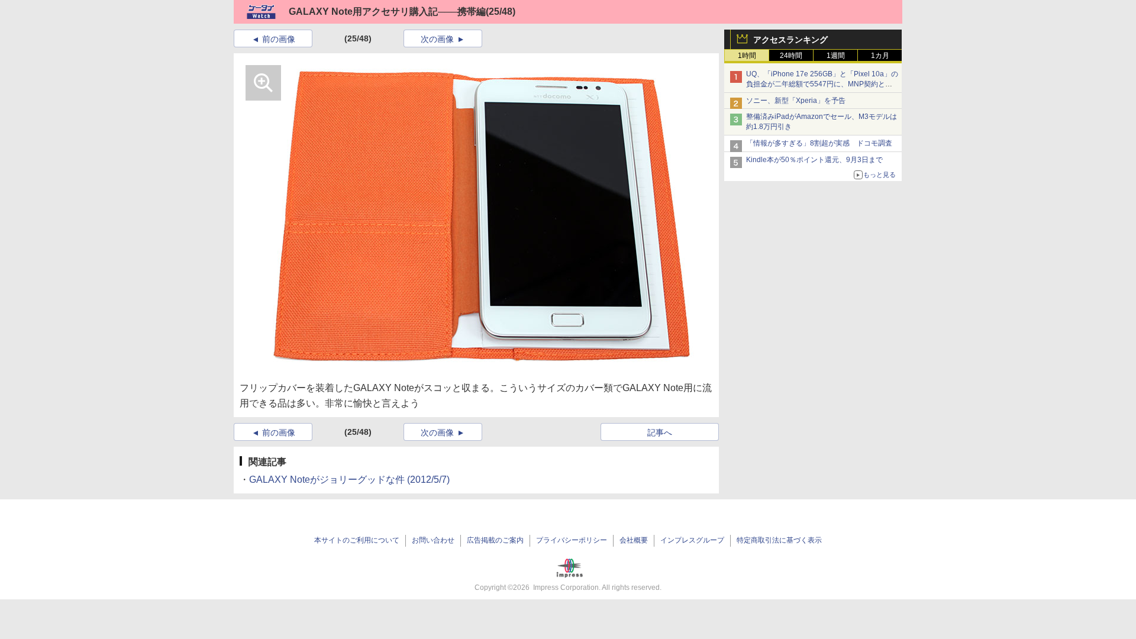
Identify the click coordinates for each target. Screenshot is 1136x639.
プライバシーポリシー (571, 540)
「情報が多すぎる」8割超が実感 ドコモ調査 (819, 143)
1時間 (747, 55)
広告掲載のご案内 (495, 540)
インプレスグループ (692, 540)
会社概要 (633, 540)
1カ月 (880, 55)
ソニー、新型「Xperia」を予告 (795, 100)
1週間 (836, 55)
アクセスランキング (790, 39)
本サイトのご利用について (356, 540)
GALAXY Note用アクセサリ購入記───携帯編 (387, 12)
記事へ (659, 432)
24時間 (791, 55)
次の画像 (437, 39)
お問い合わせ (433, 540)
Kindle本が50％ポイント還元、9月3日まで (814, 160)
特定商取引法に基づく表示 (779, 540)
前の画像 (278, 39)
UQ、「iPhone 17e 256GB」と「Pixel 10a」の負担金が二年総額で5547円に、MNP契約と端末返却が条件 (822, 84)
